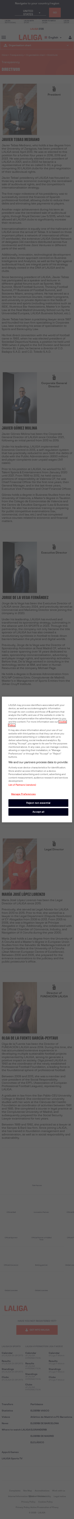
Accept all (38, 812)
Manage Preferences (23, 794)
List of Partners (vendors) (22, 785)
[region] (37, 760)
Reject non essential (38, 803)
